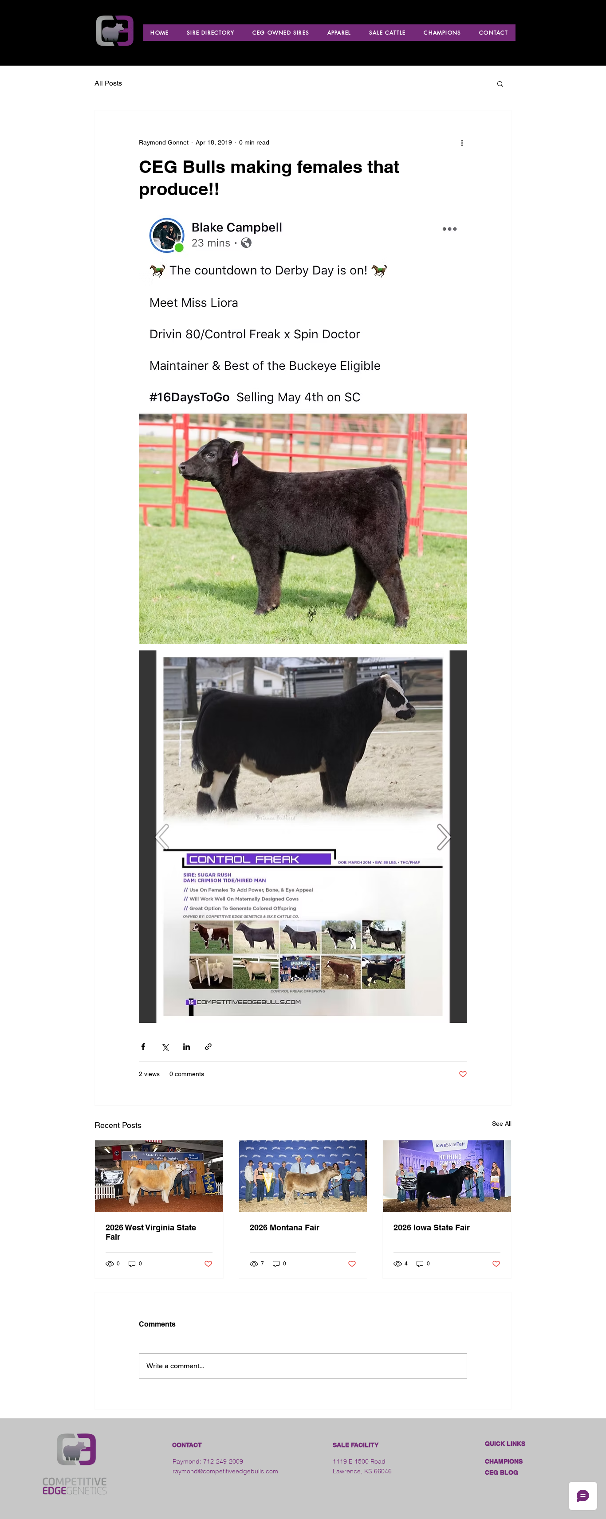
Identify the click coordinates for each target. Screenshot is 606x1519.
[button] (500, 83)
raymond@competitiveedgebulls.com (225, 1471)
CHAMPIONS (504, 1461)
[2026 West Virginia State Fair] (159, 1176)
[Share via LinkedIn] (186, 1046)
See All (502, 1123)
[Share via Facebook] (143, 1046)
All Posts (108, 83)
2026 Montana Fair (284, 1227)
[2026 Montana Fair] (303, 1176)
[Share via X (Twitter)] (165, 1046)
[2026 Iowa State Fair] (447, 1176)
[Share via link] (208, 1046)
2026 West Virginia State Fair (151, 1232)
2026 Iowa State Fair (432, 1227)
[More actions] (461, 142)
